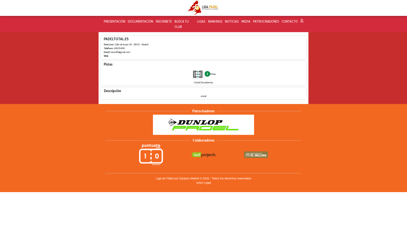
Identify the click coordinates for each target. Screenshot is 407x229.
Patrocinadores (266, 21)
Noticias (232, 21)
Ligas (201, 21)
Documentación (140, 21)
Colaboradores (203, 140)
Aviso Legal (203, 182)
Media (245, 21)
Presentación (114, 21)
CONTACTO (290, 21)
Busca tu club (182, 24)
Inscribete (164, 21)
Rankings (215, 21)
